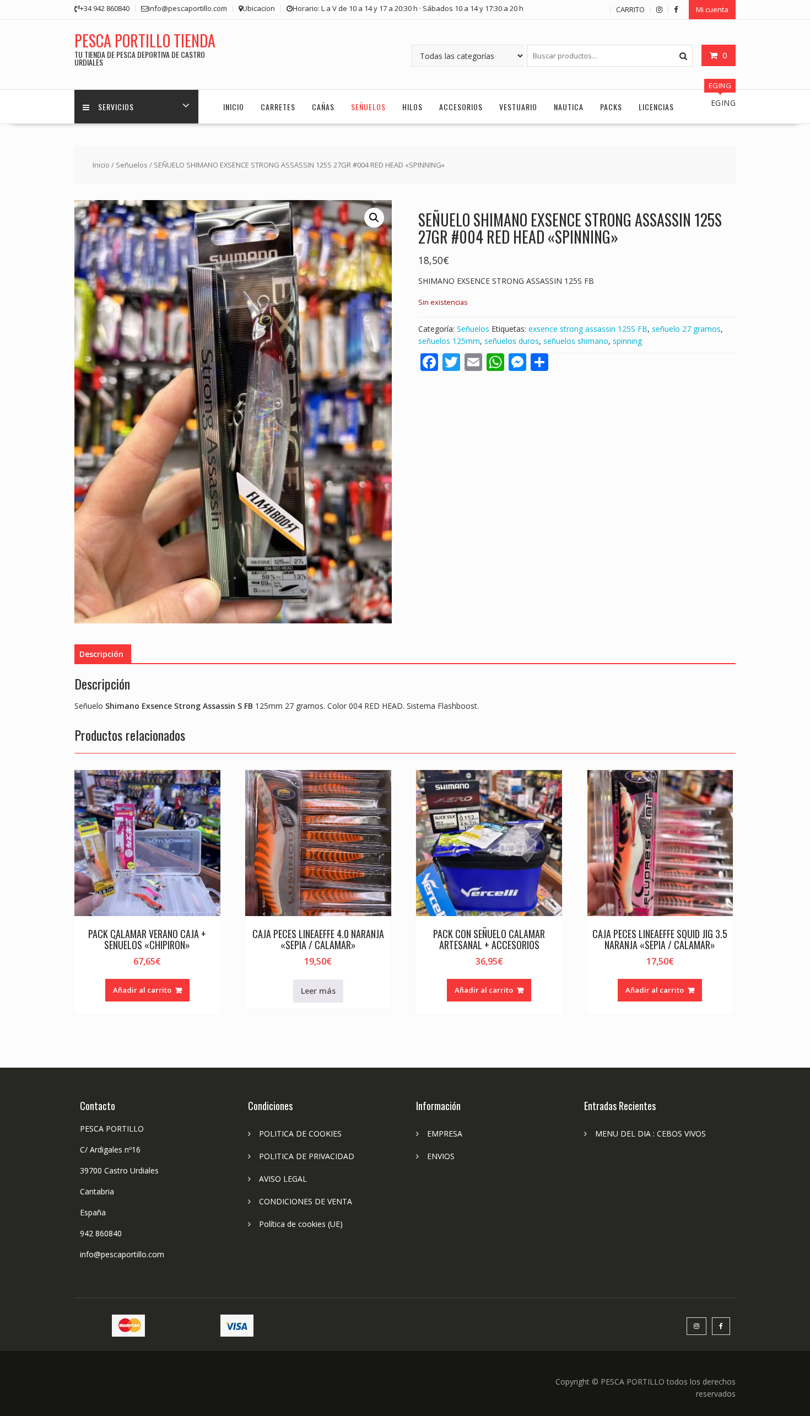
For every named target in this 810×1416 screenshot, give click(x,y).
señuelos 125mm (449, 341)
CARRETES (278, 106)
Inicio (101, 165)
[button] (374, 218)
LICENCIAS (656, 106)
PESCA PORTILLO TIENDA (144, 40)
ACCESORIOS (461, 106)
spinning (627, 341)
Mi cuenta (712, 9)
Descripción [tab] (101, 654)
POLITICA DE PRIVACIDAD (306, 1156)
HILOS (412, 106)
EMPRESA (444, 1133)
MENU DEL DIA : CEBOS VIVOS (650, 1133)
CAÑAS (323, 106)
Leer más (318, 991)
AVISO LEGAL (283, 1178)
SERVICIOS (116, 106)
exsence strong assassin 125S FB (587, 329)
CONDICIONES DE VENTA (305, 1201)
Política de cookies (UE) (301, 1224)
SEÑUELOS (368, 106)
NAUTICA (569, 106)
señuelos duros (511, 341)
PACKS (611, 106)
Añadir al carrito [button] (142, 990)
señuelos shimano (575, 341)
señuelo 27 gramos (686, 329)
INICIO (233, 106)
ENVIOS (441, 1156)
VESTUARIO (518, 106)
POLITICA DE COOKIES (300, 1133)
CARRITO (630, 9)
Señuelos (132, 165)
